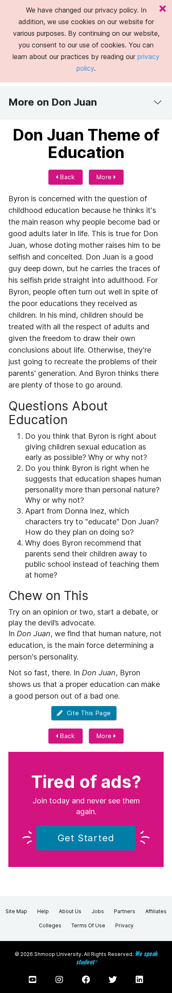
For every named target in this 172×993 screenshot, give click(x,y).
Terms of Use (88, 925)
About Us (70, 911)
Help (43, 911)
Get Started (86, 837)
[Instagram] (59, 980)
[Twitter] (113, 980)
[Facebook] (86, 980)
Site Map (16, 911)
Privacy (124, 925)
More (105, 176)
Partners (124, 911)
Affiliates (156, 911)
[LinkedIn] (139, 980)
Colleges (50, 925)
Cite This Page (87, 712)
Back (66, 176)
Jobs (97, 911)
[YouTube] (33, 980)
